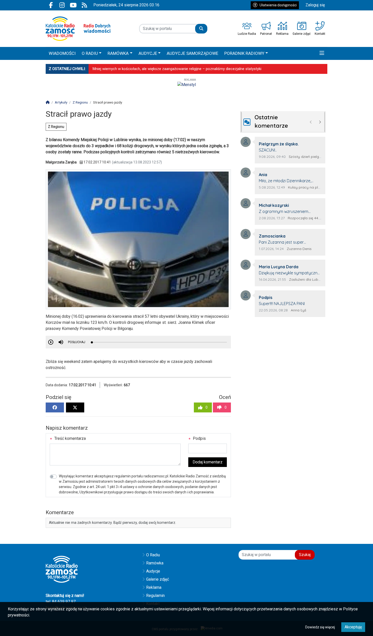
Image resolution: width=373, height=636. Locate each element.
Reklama (153, 587)
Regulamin (155, 595)
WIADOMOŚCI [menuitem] (62, 53)
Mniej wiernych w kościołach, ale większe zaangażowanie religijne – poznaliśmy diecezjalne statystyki (177, 68)
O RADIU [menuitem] (90, 53)
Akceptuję (353, 627)
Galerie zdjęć (157, 579)
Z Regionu (56, 127)
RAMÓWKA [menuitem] (118, 53)
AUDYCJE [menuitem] (148, 53)
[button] (321, 53)
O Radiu (153, 555)
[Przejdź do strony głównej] (78, 28)
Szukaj (305, 554)
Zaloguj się (315, 5)
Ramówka (154, 563)
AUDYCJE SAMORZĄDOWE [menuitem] (192, 53)
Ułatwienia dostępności (278, 5)
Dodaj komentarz (208, 462)
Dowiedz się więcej (320, 627)
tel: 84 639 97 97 (61, 601)
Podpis (199, 438)
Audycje (153, 571)
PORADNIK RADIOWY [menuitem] (244, 53)
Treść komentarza (69, 438)
